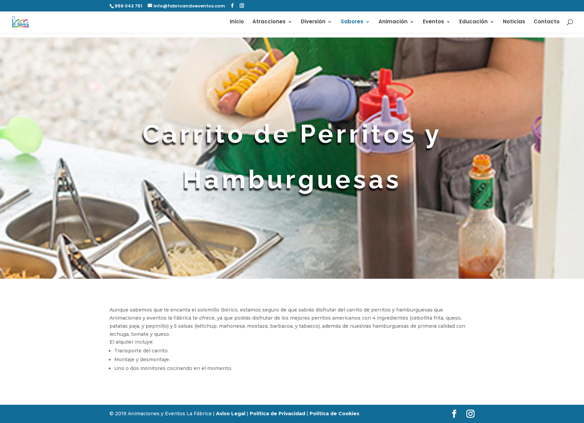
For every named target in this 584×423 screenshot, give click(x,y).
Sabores (352, 22)
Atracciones (269, 22)
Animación (393, 22)
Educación (473, 22)
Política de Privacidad (277, 413)
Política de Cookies (334, 413)
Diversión (313, 22)
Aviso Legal (230, 413)
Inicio (237, 22)
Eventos (433, 22)
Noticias (514, 22)
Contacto (547, 22)
